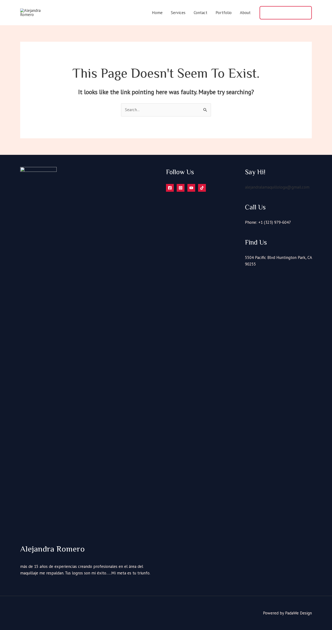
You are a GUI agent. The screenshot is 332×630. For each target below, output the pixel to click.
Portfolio (224, 12)
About (245, 12)
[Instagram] (180, 188)
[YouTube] (191, 188)
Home (157, 12)
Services (178, 12)
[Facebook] (170, 188)
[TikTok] (202, 188)
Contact (200, 12)
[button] (286, 12)
